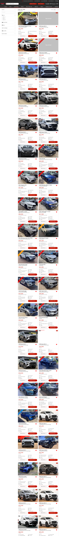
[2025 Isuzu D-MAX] (28, 45)
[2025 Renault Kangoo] (48, 230)
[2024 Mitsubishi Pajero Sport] (48, 362)
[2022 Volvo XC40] (48, 283)
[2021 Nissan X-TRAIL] (28, 389)
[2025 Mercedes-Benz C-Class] (48, 177)
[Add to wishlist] (36, 26)
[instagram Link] (56, 1)
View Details (22, 62)
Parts (42, 6)
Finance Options (32, 3)
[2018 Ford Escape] (28, 283)
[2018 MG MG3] (48, 256)
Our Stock (16, 6)
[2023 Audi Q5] (48, 151)
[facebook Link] (55, 1)
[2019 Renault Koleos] (48, 309)
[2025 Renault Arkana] (28, 309)
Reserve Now (32, 62)
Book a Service (40, 3)
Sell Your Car (29, 6)
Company (56, 6)
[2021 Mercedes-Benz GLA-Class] (28, 230)
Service (36, 6)
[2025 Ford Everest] (28, 415)
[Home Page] (2, 3)
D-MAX (5, 6)
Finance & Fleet (49, 6)
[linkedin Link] (57, 1)
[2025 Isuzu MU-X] (48, 18)
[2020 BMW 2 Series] (28, 204)
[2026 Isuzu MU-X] (28, 336)
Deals (22, 6)
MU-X (10, 6)
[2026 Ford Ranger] (48, 389)
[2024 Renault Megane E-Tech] (28, 18)
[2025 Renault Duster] (28, 256)
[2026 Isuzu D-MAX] (48, 442)
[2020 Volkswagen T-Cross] (48, 204)
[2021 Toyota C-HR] (28, 177)
